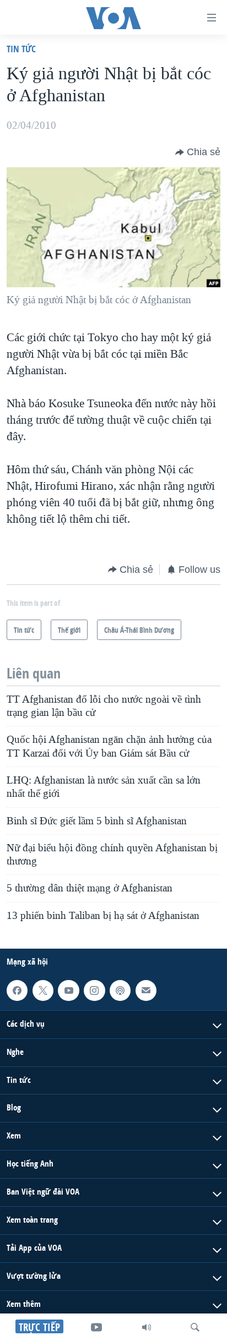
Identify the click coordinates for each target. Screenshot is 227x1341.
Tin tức (21, 48)
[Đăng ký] (146, 990)
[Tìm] (195, 1327)
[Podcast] (120, 990)
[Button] (197, 152)
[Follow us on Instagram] (94, 990)
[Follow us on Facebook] (17, 990)
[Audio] (146, 1327)
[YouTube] (96, 1327)
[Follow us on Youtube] (68, 990)
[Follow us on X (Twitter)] (43, 990)
